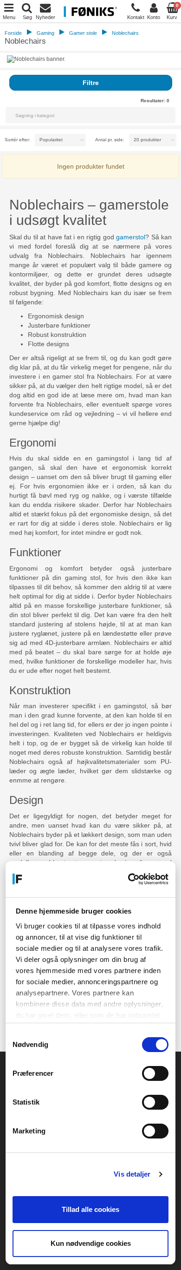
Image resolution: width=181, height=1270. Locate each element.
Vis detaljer (132, 1174)
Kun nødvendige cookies (91, 1243)
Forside (13, 33)
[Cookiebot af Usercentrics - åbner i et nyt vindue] (128, 879)
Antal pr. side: (109, 139)
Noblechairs (125, 33)
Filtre (91, 82)
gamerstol (130, 237)
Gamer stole (83, 33)
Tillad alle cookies (90, 1209)
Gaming (45, 33)
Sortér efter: (17, 139)
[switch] (155, 1073)
